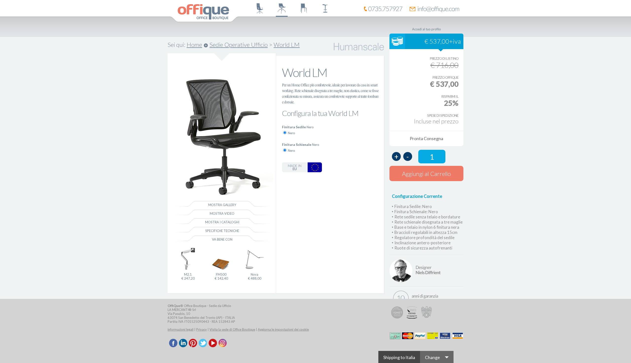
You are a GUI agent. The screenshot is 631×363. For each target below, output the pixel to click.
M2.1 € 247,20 (188, 276)
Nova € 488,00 (254, 276)
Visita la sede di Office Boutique (232, 329)
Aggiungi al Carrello (426, 173)
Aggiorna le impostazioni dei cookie (283, 329)
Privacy (201, 329)
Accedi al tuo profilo (426, 29)
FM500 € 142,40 (221, 276)
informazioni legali (180, 329)
